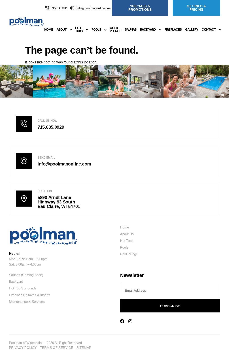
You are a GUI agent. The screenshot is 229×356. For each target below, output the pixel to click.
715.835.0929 (59, 8)
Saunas (130, 29)
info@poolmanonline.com (93, 8)
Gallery (191, 29)
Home (48, 29)
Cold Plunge (115, 29)
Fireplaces (173, 29)
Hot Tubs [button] (79, 29)
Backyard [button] (148, 29)
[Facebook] (122, 321)
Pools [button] (96, 29)
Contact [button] (209, 29)
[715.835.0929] (47, 8)
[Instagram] (130, 321)
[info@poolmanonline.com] (72, 8)
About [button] (61, 29)
